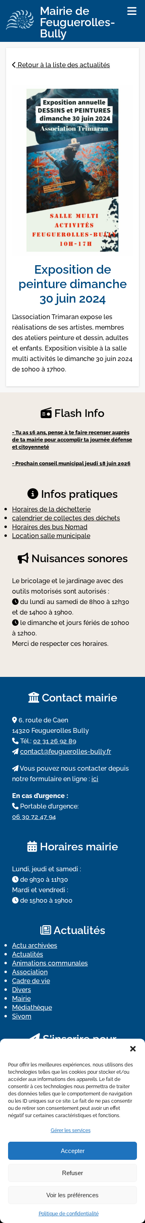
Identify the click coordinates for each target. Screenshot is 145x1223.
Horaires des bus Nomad (49, 526)
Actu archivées (34, 944)
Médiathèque (32, 1006)
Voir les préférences (72, 1195)
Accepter (73, 1150)
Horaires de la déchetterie (51, 508)
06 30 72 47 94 (34, 816)
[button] (133, 1049)
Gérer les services (71, 1129)
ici (94, 778)
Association (30, 971)
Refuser (72, 1172)
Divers (21, 989)
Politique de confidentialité (69, 1213)
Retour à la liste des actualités (63, 64)
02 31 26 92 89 (54, 740)
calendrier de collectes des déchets (66, 517)
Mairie (21, 998)
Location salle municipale (51, 535)
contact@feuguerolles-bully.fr (65, 751)
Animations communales (50, 962)
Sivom (21, 1015)
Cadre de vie (31, 980)
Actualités (27, 953)
